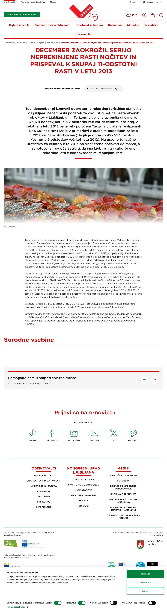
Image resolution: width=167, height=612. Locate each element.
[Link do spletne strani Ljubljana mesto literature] (146, 566)
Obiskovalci (9, 2)
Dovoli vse (145, 574)
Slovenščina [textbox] (152, 2)
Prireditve (151, 25)
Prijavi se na (83, 412)
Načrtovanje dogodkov (83, 485)
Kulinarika (115, 25)
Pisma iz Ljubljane (36, 43)
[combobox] (153, 2)
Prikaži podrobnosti (16, 607)
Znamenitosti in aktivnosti (52, 25)
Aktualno (133, 25)
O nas (132, 2)
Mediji (53, 2)
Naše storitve (83, 490)
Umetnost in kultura (89, 25)
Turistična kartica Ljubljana (22, 14)
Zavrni (145, 591)
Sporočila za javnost (123, 475)
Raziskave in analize (123, 494)
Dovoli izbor (145, 582)
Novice (83, 500)
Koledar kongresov (83, 495)
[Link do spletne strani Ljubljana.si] (150, 544)
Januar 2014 (52, 43)
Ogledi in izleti (19, 25)
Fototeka (123, 481)
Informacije (83, 34)
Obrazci (83, 506)
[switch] (81, 603)
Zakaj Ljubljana (83, 479)
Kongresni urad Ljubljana (33, 2)
